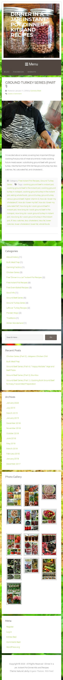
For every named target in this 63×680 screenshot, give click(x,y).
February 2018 (12, 453)
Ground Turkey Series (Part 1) (30, 84)
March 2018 (12, 448)
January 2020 (12, 403)
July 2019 (10, 408)
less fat (42, 220)
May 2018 (10, 443)
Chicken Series (12, 272)
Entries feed (11, 637)
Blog (6, 72)
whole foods (44, 224)
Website (32, 72)
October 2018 (12, 433)
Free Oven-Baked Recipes (17, 287)
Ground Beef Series (14, 297)
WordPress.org (13, 647)
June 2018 (11, 438)
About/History (12, 257)
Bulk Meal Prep (13, 262)
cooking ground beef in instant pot (38, 184)
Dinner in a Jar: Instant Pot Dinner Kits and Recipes (28, 24)
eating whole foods (19, 195)
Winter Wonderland (14, 323)
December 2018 (13, 423)
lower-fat (34, 224)
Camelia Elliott (35, 91)
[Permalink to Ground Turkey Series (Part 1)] (31, 125)
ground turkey (34, 195)
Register (9, 627)
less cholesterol (31, 220)
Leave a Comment (15, 94)
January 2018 (12, 458)
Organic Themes (37, 671)
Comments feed (13, 642)
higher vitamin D (32, 199)
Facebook (18, 72)
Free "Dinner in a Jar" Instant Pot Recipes (24, 277)
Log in (9, 632)
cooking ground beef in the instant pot (23, 188)
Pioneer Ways (12, 313)
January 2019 (12, 418)
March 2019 (12, 413)
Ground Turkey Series (15, 303)
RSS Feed (49, 671)
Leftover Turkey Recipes (16, 308)
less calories (18, 220)
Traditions (11, 318)
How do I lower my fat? (28, 202)
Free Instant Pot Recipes (29, 181)
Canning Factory (13, 267)
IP (11, 220)
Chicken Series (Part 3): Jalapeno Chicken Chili (27, 356)
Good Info (10, 292)
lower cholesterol (22, 224)
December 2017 (13, 464)
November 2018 (13, 428)
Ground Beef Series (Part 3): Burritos (22, 375)
